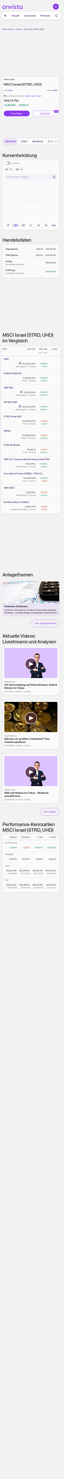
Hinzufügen (16, 113)
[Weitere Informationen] (20, 363)
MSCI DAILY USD (33, 96)
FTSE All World (12, 445)
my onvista (30, 15)
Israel (10, 90)
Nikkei (7, 430)
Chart (24, 141)
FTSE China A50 (12, 416)
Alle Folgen (49, 811)
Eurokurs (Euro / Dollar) (16, 502)
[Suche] (57, 16)
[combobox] (30, 177)
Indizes (19, 29)
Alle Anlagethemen (45, 623)
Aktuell (15, 15)
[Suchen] (54, 177)
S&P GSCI (9, 487)
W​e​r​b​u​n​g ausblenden (42, 51)
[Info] (8, 169)
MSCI (56, 90)
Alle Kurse (37, 141)
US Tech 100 (10, 402)
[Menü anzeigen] (5, 16)
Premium (45, 15)
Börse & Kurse (8, 29)
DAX (6, 359)
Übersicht (10, 141)
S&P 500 (8, 387)
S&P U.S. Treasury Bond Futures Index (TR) (27, 459)
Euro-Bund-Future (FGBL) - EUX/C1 (23, 473)
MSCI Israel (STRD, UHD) (34, 29)
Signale (46, 113)
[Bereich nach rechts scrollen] (56, 141)
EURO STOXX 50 (12, 373)
